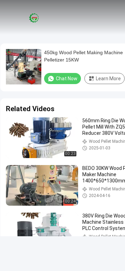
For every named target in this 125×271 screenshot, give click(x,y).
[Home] (34, 17)
